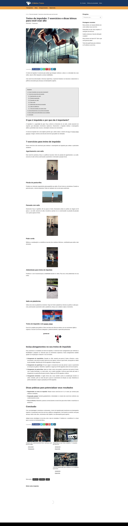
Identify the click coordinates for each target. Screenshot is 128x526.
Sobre (100, 3)
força (69, 131)
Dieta (36, 8)
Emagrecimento (43, 8)
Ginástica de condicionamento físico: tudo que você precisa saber (39, 443)
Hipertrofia (52, 8)
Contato (84, 3)
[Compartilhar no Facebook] (36, 69)
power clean (48, 324)
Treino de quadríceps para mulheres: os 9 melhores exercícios (66, 468)
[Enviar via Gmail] (49, 69)
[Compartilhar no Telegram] (52, 69)
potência (42, 479)
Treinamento (29, 8)
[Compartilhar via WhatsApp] (44, 69)
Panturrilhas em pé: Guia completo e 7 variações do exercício (65, 443)
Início (27, 14)
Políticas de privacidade (92, 3)
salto (47, 479)
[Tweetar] (41, 69)
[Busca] (100, 17)
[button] (80, 3)
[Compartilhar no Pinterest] (47, 69)
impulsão (35, 479)
